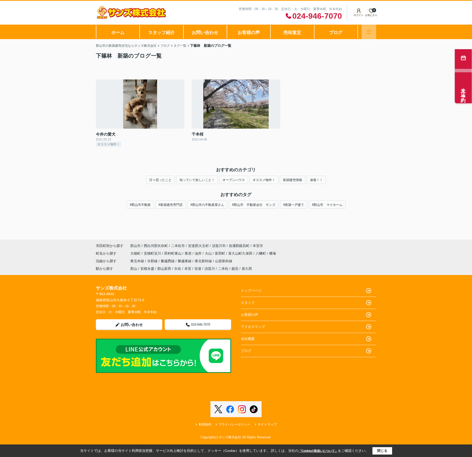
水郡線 (153, 261)
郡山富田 (164, 269)
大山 (209, 253)
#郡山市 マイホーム (327, 205)
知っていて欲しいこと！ (197, 180)
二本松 (223, 269)
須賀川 (210, 269)
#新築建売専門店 (171, 205)
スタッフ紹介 (161, 32)
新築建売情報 (292, 180)
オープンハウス (233, 180)
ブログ (335, 32)
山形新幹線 (223, 261)
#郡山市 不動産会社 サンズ (253, 205)
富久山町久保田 (240, 253)
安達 (197, 269)
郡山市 (135, 246)
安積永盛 (147, 269)
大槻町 (136, 253)
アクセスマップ (253, 327)
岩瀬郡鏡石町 (239, 246)
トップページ (251, 290)
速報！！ (316, 180)
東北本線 (137, 261)
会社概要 (248, 339)
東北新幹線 (204, 261)
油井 (199, 253)
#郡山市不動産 (140, 205)
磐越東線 (185, 261)
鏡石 (235, 269)
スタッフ (248, 303)
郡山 (133, 269)
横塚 (272, 253)
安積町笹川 (153, 253)
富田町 (220, 253)
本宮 (187, 269)
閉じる (382, 451)
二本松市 (178, 246)
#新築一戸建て (293, 205)
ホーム (118, 32)
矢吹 (177, 269)
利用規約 (205, 424)
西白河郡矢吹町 (156, 246)
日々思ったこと (160, 180)
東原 (188, 253)
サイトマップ (267, 424)
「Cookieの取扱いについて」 (318, 451)
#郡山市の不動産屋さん (207, 205)
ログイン (358, 15)
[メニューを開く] (369, 32)
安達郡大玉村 (198, 246)
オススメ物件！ (264, 180)
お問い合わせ (205, 32)
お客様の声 (249, 32)
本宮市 (258, 246)
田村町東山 (173, 253)
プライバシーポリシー (235, 424)
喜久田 (247, 269)
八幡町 (261, 253)
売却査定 (292, 32)
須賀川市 (219, 246)
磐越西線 (168, 261)
